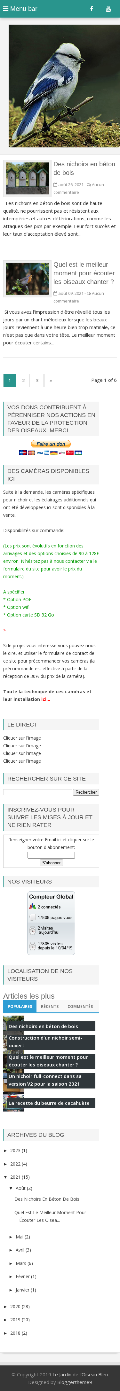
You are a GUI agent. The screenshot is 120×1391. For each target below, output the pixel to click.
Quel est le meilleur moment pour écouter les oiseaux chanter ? (84, 273)
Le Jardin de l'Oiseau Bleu (80, 1374)
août (21, 1188)
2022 (16, 1164)
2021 (16, 1177)
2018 (16, 1333)
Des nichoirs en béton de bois (43, 1026)
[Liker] (92, 9)
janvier (23, 1290)
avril (21, 1250)
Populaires (20, 1006)
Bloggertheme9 (74, 1382)
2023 (16, 1150)
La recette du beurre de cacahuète (49, 1103)
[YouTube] (108, 9)
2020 (16, 1306)
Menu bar (22, 8)
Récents (50, 1006)
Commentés (80, 1006)
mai (20, 1237)
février (23, 1276)
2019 (16, 1319)
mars (22, 1263)
